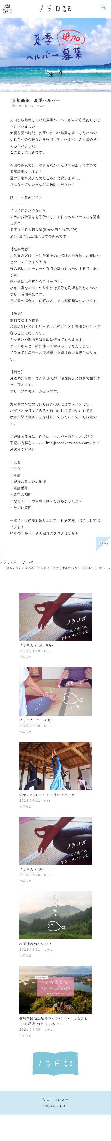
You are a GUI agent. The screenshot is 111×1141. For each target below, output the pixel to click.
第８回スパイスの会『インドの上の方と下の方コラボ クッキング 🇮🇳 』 (56, 568)
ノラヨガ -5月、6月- (36, 645)
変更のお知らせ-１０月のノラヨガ (47, 795)
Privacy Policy (55, 1105)
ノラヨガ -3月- (31, 869)
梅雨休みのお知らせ (35, 944)
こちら (73, 533)
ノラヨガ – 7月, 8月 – (20, 562)
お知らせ (25, 656)
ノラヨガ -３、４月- (36, 720)
